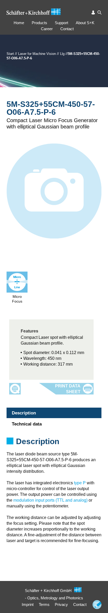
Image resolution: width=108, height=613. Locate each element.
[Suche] (99, 12)
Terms (44, 604)
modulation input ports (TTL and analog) (50, 500)
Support (61, 22)
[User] (93, 12)
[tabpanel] (54, 448)
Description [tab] (24, 413)
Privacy (61, 604)
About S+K (85, 22)
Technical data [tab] (27, 424)
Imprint (28, 604)
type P (80, 483)
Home (19, 22)
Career (47, 29)
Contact (67, 29)
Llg (62, 54)
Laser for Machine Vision (37, 54)
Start (10, 54)
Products (39, 22)
